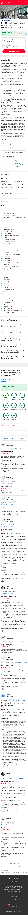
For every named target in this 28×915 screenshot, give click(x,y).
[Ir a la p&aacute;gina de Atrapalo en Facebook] (15, 900)
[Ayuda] (22, 2)
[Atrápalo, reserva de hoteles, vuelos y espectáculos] (2, 2)
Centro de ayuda (14, 883)
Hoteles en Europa (5, 872)
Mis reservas (14, 881)
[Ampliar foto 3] (14, 12)
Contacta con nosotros (14, 885)
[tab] (3, 379)
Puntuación (20, 438)
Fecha (12, 438)
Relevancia (6, 438)
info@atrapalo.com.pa (15, 891)
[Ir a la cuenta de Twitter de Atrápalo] (12, 900)
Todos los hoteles (4, 870)
